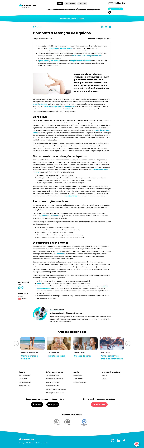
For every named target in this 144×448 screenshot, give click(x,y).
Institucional (82, 3)
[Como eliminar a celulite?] (32, 343)
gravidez (58, 106)
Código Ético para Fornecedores (56, 389)
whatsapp (110, 27)
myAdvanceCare (116, 9)
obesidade (61, 254)
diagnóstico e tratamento (80, 61)
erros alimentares (40, 104)
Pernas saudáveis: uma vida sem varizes (112, 357)
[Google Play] (52, 404)
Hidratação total (56, 356)
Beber (39, 283)
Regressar (38, 27)
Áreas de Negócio (83, 9)
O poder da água (82, 356)
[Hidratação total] (59, 343)
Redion (104, 379)
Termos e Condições (52, 375)
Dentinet (104, 375)
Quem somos (51, 9)
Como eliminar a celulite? (29, 357)
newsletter (19, 299)
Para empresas (70, 3)
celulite (68, 109)
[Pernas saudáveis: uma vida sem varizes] (112, 343)
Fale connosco (77, 375)
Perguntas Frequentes (79, 382)
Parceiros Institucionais (67, 9)
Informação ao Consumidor (54, 393)
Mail (106, 27)
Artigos (81, 18)
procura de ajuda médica (49, 61)
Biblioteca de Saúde (68, 18)
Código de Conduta (52, 386)
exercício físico (71, 196)
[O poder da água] (85, 343)
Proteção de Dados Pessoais (54, 379)
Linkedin (102, 27)
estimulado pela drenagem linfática (86, 56)
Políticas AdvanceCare (53, 382)
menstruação (48, 106)
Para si (60, 3)
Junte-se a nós (78, 379)
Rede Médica (95, 9)
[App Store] (37, 404)
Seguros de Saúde (24, 375)
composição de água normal (60, 48)
